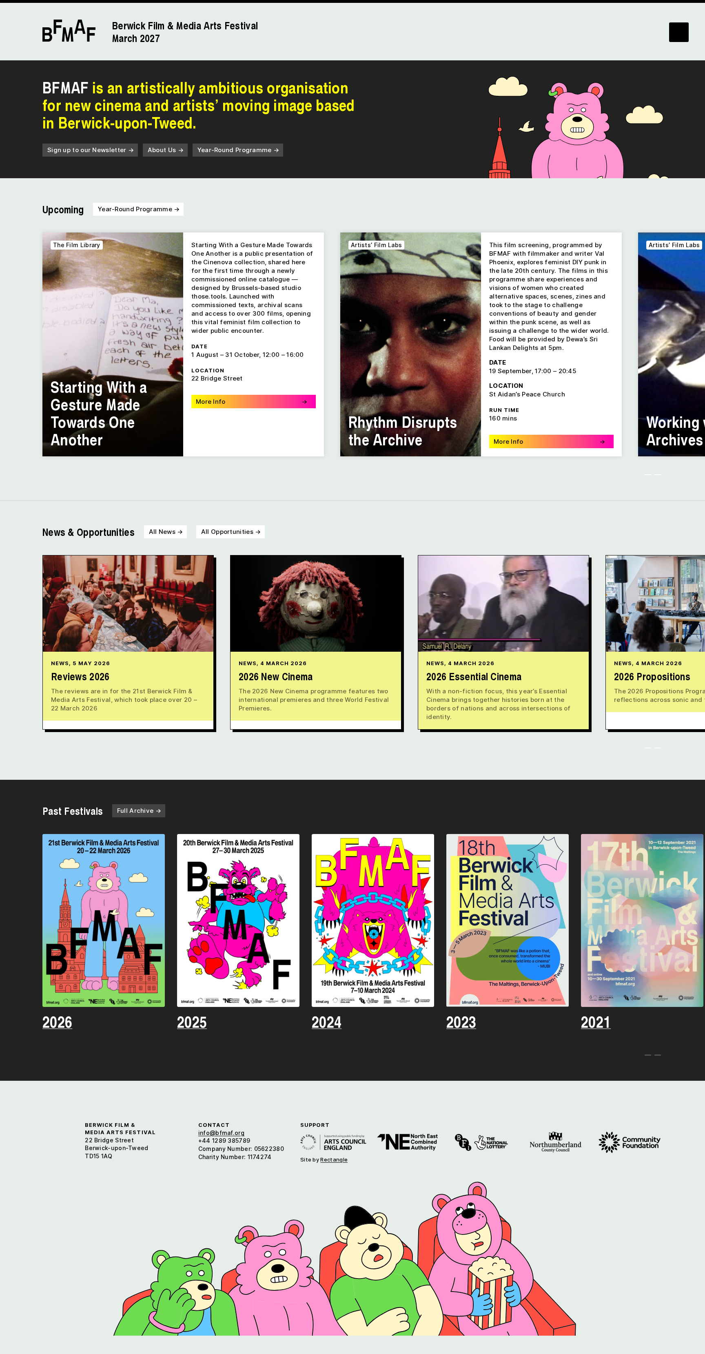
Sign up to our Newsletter (90, 150)
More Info (251, 401)
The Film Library (76, 244)
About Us (166, 150)
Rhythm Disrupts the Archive (402, 430)
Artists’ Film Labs (376, 244)
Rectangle (334, 1159)
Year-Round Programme (238, 150)
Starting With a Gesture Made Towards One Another (99, 413)
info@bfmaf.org (221, 1132)
